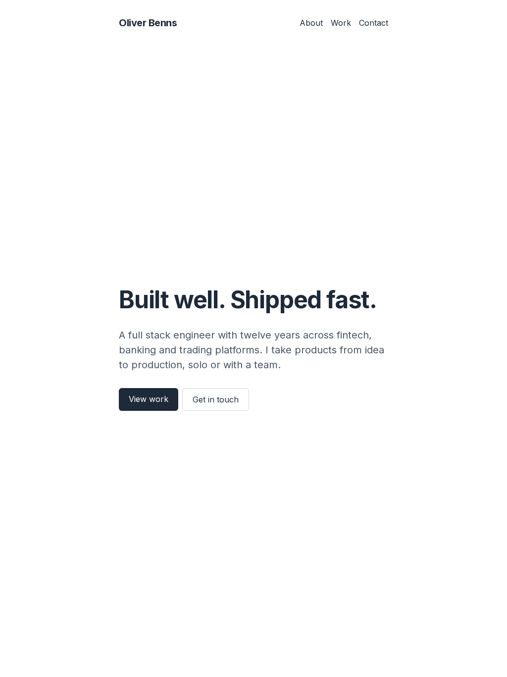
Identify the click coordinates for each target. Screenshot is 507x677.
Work (341, 23)
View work (148, 399)
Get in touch (216, 399)
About (311, 23)
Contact (373, 23)
